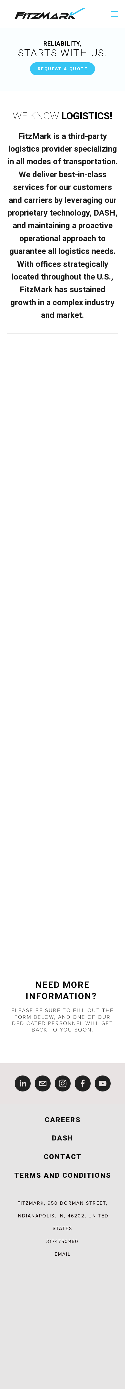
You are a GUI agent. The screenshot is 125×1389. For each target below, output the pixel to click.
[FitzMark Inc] (103, 1083)
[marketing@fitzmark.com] (43, 1083)
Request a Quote (62, 68)
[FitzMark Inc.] (63, 1083)
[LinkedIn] (23, 1083)
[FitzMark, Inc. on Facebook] (83, 1083)
